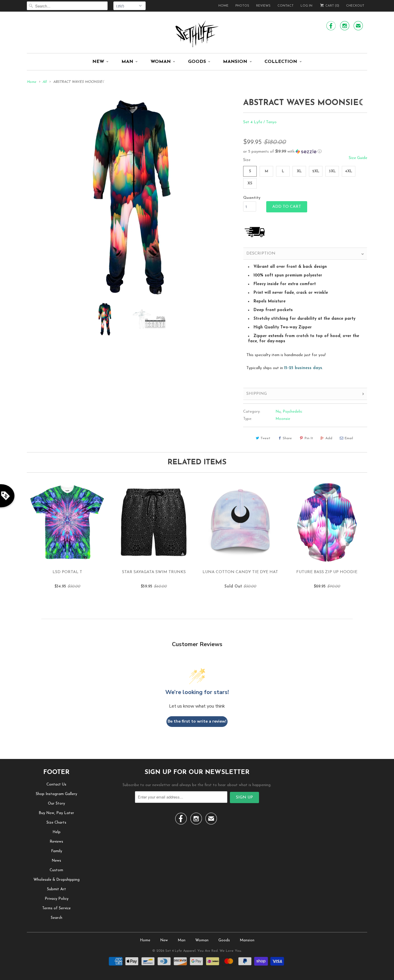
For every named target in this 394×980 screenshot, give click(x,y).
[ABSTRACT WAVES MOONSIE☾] (132, 197)
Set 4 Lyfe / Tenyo (260, 122)
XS (249, 183)
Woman (161, 61)
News (56, 861)
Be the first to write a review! (197, 721)
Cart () (331, 6)
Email (349, 438)
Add (328, 438)
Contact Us (56, 784)
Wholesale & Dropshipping (56, 880)
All (44, 82)
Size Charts (56, 822)
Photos (242, 6)
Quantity (251, 198)
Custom (56, 870)
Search (56, 918)
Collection (280, 61)
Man (127, 61)
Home (223, 6)
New (98, 61)
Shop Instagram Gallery (56, 794)
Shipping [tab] (256, 394)
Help (56, 832)
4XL (348, 171)
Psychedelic (292, 412)
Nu (278, 412)
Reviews (263, 6)
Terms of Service (56, 908)
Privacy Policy (56, 899)
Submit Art (56, 889)
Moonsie (282, 419)
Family (56, 851)
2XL (315, 171)
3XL (332, 171)
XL (299, 171)
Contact (285, 6)
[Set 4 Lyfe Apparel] (197, 33)
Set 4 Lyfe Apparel (180, 951)
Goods (197, 61)
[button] (305, 151)
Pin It (309, 438)
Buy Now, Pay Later (56, 813)
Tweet (265, 438)
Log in (306, 6)
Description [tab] (260, 253)
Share (287, 438)
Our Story (56, 803)
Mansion (235, 61)
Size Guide (358, 158)
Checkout (355, 6)
